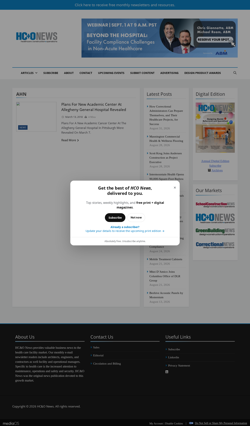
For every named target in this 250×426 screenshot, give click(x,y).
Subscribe (115, 217)
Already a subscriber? (125, 229)
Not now (136, 217)
